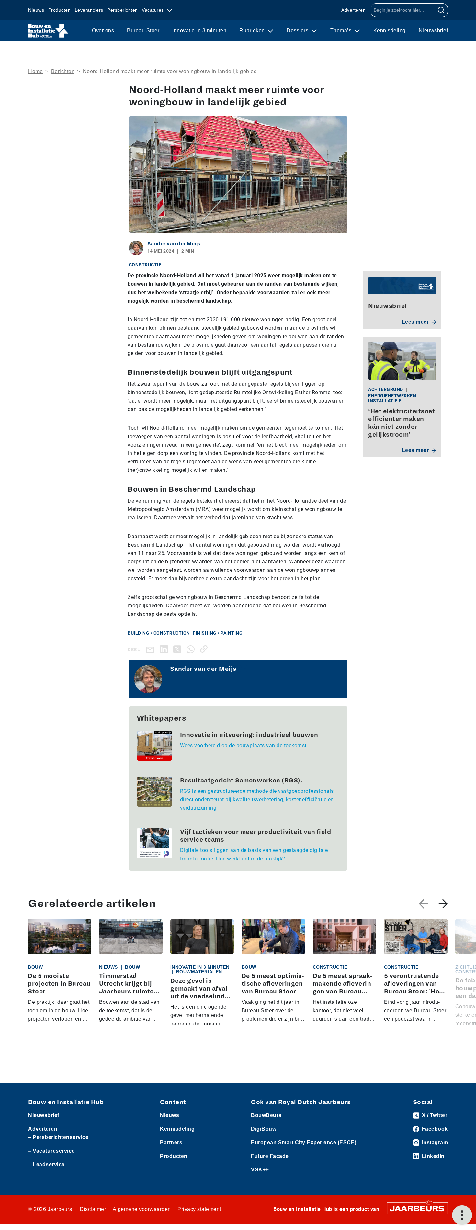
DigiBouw (263, 1129)
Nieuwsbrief (433, 30)
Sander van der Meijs (173, 243)
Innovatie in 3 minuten (199, 30)
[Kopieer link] (205, 649)
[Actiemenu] (462, 1215)
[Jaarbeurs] (417, 1208)
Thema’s (341, 30)
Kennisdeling (389, 30)
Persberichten (122, 10)
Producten (59, 10)
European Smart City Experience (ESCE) (304, 1142)
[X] (178, 649)
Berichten (63, 71)
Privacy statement (199, 1209)
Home (35, 71)
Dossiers (298, 30)
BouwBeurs (266, 1115)
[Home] (48, 31)
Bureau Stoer (143, 30)
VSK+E (260, 1169)
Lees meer (415, 322)
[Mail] (151, 649)
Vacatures (153, 10)
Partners (171, 1142)
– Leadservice (46, 1164)
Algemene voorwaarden (142, 1209)
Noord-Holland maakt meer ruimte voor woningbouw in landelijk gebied (170, 71)
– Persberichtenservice (58, 1137)
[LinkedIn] (165, 649)
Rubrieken (252, 30)
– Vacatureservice (51, 1151)
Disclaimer (93, 1209)
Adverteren (353, 10)
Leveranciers (89, 10)
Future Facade (270, 1156)
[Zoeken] (441, 10)
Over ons (103, 30)
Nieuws (36, 10)
